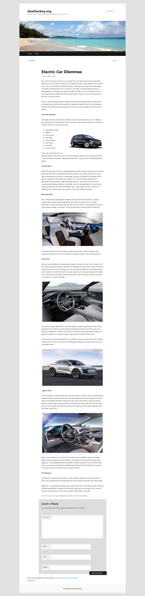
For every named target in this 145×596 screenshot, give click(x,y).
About (37, 54)
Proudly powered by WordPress (72, 589)
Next (115, 60)
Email (44, 557)
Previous (30, 60)
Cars (57, 496)
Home (30, 54)
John (70, 496)
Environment (63, 496)
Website (45, 567)
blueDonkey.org (39, 11)
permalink (84, 496)
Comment (46, 517)
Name (45, 546)
